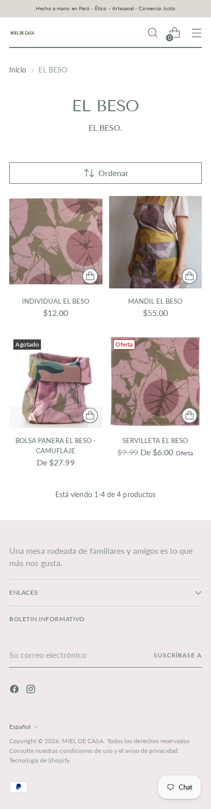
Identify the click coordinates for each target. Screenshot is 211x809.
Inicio (17, 69)
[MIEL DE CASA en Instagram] (32, 690)
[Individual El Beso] (55, 242)
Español (20, 726)
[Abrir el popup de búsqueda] (152, 32)
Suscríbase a (178, 655)
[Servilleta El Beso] (155, 381)
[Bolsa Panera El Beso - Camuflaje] (55, 381)
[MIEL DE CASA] (22, 33)
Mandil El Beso (155, 301)
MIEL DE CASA (82, 741)
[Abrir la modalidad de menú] (196, 32)
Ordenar (113, 173)
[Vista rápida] (90, 276)
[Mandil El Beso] (155, 242)
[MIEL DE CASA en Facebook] (15, 690)
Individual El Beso (55, 301)
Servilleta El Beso (155, 440)
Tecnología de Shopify (39, 760)
